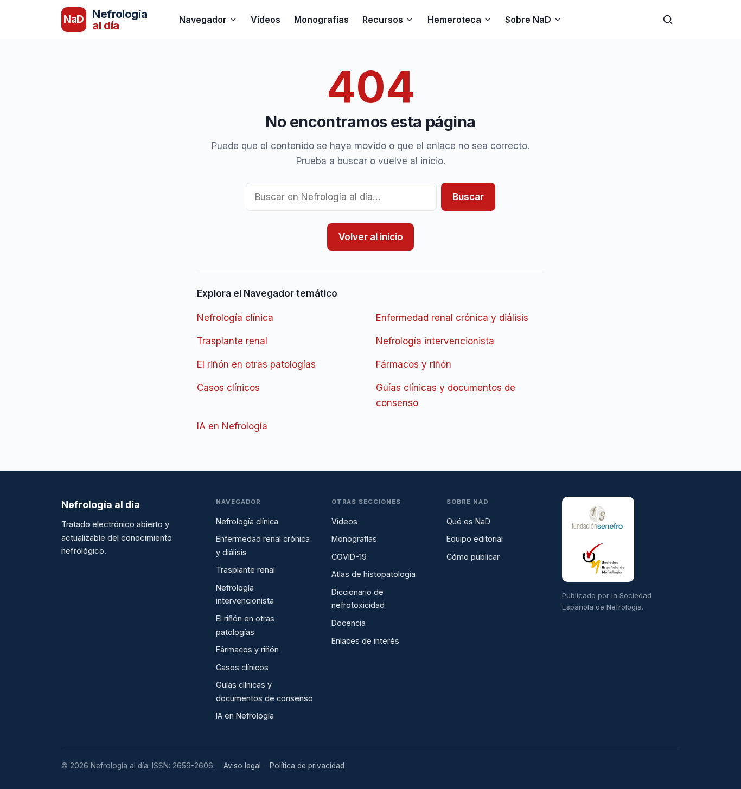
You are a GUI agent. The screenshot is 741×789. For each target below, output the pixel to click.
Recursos (382, 19)
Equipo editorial (474, 538)
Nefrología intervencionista (435, 341)
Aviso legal (242, 765)
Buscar (468, 196)
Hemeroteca (454, 19)
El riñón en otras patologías (256, 364)
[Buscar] (668, 19)
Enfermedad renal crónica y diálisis (452, 317)
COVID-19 (349, 556)
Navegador (203, 19)
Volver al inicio (370, 237)
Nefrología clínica (235, 317)
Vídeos (265, 19)
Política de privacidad (307, 765)
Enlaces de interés (365, 640)
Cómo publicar (473, 556)
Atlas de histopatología (373, 574)
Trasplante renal (232, 341)
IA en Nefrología (232, 426)
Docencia (348, 622)
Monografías (321, 19)
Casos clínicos (228, 387)
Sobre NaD (528, 19)
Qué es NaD (468, 521)
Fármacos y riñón (413, 364)
